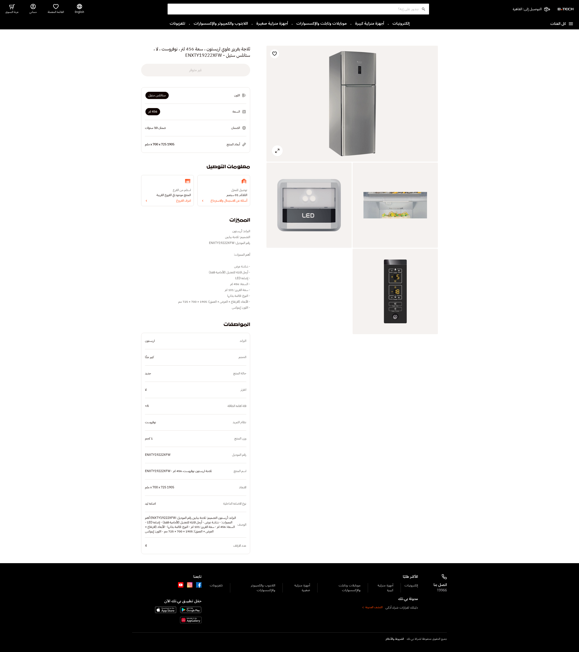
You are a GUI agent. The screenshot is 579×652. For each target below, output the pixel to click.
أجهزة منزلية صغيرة (272, 24)
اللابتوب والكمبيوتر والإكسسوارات (221, 24)
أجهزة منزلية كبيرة (369, 24)
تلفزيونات (177, 24)
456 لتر (152, 111)
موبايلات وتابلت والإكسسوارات (321, 24)
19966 (442, 590)
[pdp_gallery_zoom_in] (352, 104)
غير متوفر (195, 70)
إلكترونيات (401, 24)
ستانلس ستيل (157, 95)
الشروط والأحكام (395, 639)
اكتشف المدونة (374, 607)
